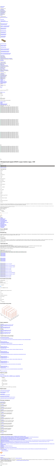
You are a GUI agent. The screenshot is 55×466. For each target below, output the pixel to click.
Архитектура (2, 446)
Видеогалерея (2, 223)
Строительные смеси (3, 47)
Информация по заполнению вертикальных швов (22, 442)
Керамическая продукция (3, 17)
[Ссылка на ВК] (2, 451)
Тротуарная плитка (24, 443)
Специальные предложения (13, 448)
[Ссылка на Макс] (0, 451)
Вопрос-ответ (7, 448)
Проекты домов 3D (9, 447)
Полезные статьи (24, 448)
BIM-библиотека (14, 447)
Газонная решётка (40, 443)
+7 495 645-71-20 (2, 92)
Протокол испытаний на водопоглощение (19, 439)
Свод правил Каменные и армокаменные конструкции (24, 438)
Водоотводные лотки (46, 443)
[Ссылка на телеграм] (1, 451)
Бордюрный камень (35, 443)
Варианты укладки (3, 218)
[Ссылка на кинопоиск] (5, 451)
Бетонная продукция (3, 30)
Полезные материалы (3, 224)
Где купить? (2, 449)
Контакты (5, 449)
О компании (2, 445)
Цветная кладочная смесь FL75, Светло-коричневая (7, 265)
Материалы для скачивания (34, 448)
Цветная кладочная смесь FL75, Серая (5, 268)
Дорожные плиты (52, 443)
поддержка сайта (6, 458)
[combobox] (3, 90)
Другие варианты (2, 221)
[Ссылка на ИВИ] (6, 451)
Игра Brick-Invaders (41, 448)
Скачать (2, 404)
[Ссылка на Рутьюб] (4, 451)
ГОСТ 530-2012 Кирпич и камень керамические (21, 437)
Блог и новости (28, 448)
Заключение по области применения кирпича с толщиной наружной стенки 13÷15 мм (37, 441)
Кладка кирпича (2, 219)
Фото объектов (19, 448)
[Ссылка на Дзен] (3, 451)
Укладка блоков (2, 226)
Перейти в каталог (2, 101)
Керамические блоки (18, 443)
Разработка (1, 458)
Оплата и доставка (2, 448)
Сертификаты (2, 227)
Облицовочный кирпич (3, 443)
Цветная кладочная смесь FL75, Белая (5, 269)
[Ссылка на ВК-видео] (7, 451)
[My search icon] (7, 90)
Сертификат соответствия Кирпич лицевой (20, 436)
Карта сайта (45, 448)
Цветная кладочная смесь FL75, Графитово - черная (7, 266)
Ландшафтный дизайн (3, 225)
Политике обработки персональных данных (23, 460)
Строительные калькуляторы (4, 222)
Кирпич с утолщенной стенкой (11, 443)
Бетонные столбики (3, 444)
